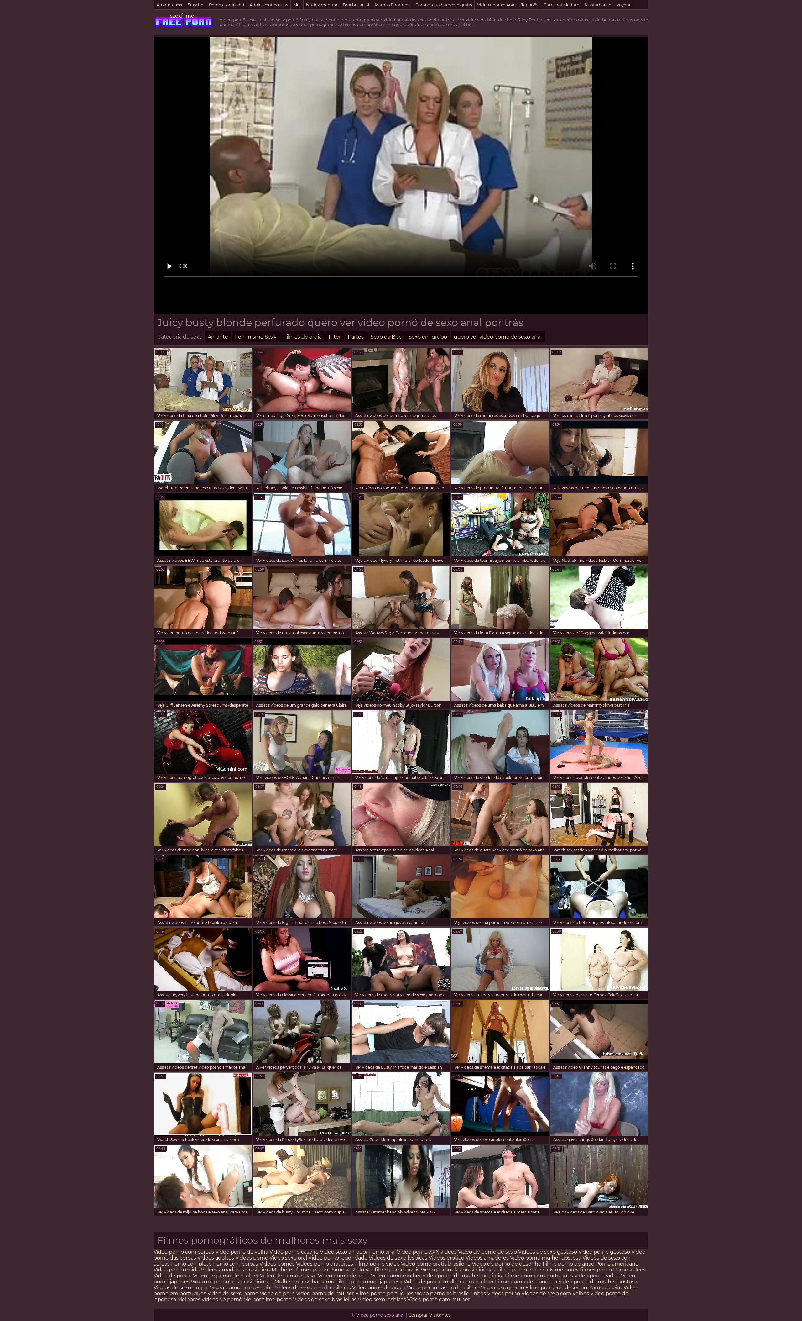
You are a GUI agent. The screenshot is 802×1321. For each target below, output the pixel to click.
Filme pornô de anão (568, 1264)
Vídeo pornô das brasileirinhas (458, 1270)
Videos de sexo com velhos (555, 1294)
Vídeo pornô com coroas (184, 1252)
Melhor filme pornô (267, 1300)
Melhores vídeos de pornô (209, 1300)
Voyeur (624, 4)
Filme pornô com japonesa (369, 1282)
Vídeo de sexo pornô (232, 1294)
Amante (218, 337)
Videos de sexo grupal (181, 1288)
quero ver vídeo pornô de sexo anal (498, 337)
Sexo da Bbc (386, 337)
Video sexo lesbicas (382, 1300)
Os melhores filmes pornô (579, 1270)
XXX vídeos (443, 1252)
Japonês (529, 4)
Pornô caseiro (605, 1288)
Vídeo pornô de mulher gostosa (597, 1282)
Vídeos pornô (251, 1258)
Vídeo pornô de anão (344, 1276)
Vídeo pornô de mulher (325, 1294)
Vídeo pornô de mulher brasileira (463, 1276)
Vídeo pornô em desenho (241, 1288)
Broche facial (356, 4)
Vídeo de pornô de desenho (506, 1264)
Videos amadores (487, 1258)
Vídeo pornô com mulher (438, 1300)
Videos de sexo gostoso (547, 1252)
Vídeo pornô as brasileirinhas (450, 1294)
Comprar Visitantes (429, 1315)
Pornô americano (617, 1264)
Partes (356, 337)
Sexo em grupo (428, 337)
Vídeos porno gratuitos (324, 1264)
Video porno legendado (337, 1258)
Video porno (412, 1252)
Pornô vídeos (629, 1270)
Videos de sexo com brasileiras (313, 1288)
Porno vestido (347, 1270)
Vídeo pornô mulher (396, 1276)
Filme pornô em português (539, 1276)
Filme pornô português (384, 1294)
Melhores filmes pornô (300, 1270)
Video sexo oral (288, 1258)
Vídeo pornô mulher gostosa (545, 1258)
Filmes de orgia (303, 337)
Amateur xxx (169, 4)
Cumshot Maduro (561, 4)
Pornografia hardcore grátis (443, 4)
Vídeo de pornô (173, 1276)
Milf (297, 4)
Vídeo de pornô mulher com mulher (449, 1282)
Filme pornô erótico (521, 1270)
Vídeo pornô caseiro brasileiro (443, 1288)
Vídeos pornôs (277, 1264)
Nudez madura (321, 4)
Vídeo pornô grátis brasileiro (436, 1264)
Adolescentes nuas (269, 4)
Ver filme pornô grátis (392, 1270)
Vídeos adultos (215, 1258)
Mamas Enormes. (392, 4)
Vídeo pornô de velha (241, 1252)
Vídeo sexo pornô (502, 1288)
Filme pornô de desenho (556, 1288)
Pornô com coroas (235, 1264)
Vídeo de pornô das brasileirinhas (232, 1282)
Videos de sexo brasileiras (325, 1300)
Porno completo (191, 1264)
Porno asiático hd (226, 4)
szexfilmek (183, 16)
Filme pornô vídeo (377, 1264)
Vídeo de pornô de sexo (487, 1252)
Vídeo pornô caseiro (294, 1252)
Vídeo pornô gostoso (604, 1252)
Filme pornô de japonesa (526, 1282)
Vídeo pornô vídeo (597, 1276)
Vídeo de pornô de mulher (226, 1276)
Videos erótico (446, 1258)
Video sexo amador (344, 1252)
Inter (335, 337)
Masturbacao (598, 4)
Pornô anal (382, 1252)
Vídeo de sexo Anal (496, 4)
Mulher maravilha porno (304, 1282)
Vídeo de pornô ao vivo (288, 1276)
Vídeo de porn (277, 1294)
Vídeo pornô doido (177, 1270)
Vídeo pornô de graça (378, 1288)
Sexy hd (196, 4)
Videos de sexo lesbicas (399, 1258)
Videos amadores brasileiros (235, 1270)
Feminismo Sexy (256, 337)
